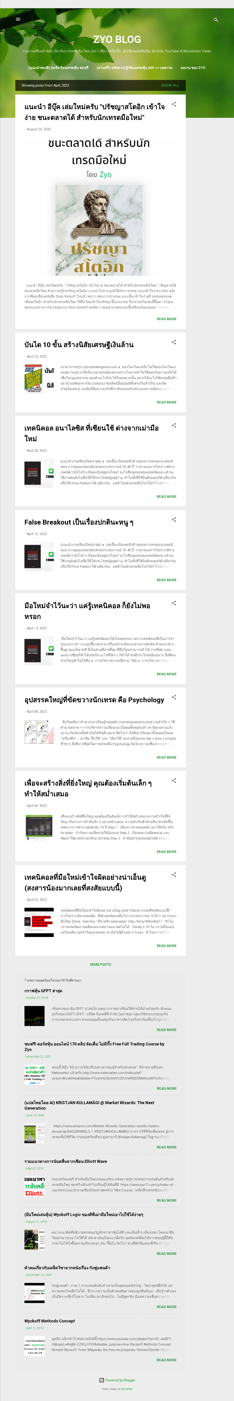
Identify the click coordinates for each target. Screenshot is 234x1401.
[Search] (216, 21)
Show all (170, 85)
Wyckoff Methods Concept (49, 1321)
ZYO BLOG (117, 39)
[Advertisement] (204, 148)
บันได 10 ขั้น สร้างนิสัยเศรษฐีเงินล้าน (79, 345)
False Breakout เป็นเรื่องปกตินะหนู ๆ (78, 522)
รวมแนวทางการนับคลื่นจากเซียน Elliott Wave (65, 1161)
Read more (167, 319)
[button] (174, 104)
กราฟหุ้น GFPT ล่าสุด (43, 990)
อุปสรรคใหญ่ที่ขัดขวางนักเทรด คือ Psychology (94, 700)
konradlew (127, 1389)
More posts (100, 964)
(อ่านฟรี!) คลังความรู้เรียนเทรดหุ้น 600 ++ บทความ (135, 68)
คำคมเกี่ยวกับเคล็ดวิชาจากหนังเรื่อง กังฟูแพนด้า (67, 1267)
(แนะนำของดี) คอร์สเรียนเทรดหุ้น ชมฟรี (58, 68)
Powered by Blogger (119, 1380)
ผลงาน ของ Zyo (193, 68)
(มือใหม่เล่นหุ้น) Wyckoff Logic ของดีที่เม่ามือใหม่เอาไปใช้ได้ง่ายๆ (83, 1214)
